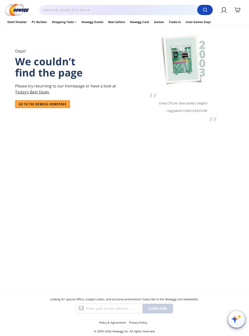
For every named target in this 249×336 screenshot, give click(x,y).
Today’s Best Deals (32, 92)
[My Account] (224, 10)
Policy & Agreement (112, 322)
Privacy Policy (138, 322)
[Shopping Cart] (237, 10)
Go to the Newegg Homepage (42, 104)
